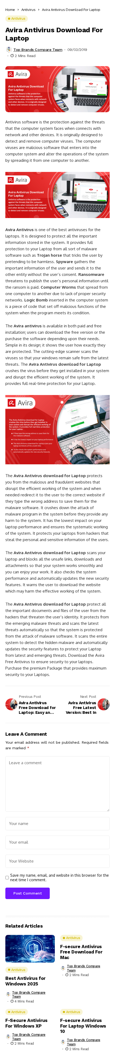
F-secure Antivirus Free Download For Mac (81, 952)
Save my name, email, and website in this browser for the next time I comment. (59, 877)
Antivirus (28, 9)
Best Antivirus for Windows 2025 (25, 981)
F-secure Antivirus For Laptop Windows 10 (83, 1026)
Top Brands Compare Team (37, 49)
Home (10, 9)
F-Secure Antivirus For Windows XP (26, 1023)
